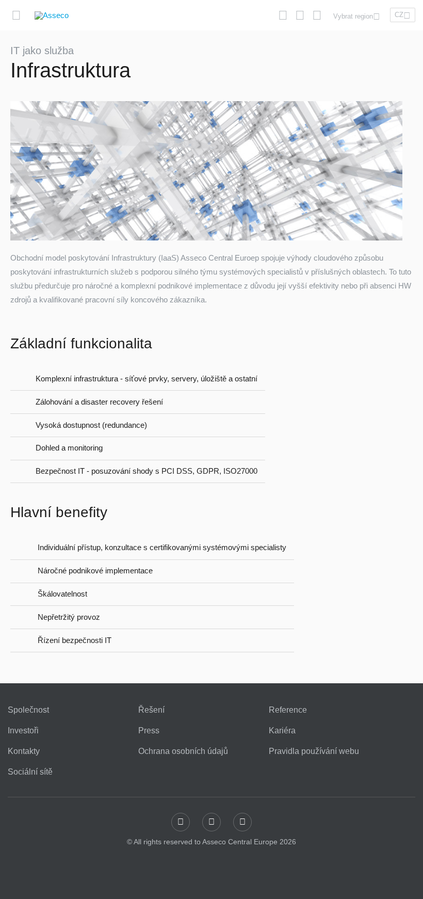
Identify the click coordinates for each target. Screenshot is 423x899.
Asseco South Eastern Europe (316, 41)
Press (148, 731)
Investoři (23, 731)
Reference (288, 710)
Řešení (151, 710)
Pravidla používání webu (314, 751)
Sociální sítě (30, 772)
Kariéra (282, 731)
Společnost (28, 710)
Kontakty (24, 751)
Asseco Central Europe (204, 41)
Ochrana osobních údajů (183, 751)
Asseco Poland (106, 41)
